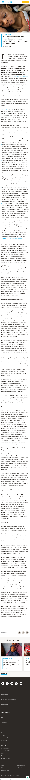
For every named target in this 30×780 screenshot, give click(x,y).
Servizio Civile (4, 740)
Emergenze (3, 717)
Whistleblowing (4, 704)
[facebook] (19, 633)
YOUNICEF (3, 735)
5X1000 (2, 753)
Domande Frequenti (5, 758)
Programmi (3, 714)
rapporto (4, 109)
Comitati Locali (4, 737)
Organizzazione (4, 694)
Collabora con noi (5, 707)
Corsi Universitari (5, 725)
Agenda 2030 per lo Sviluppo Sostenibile (12, 238)
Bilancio (3, 697)
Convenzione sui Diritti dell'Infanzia (9, 699)
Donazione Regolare (5, 748)
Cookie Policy (19, 767)
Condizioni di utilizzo (21, 765)
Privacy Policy (4, 767)
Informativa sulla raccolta (5, 778)
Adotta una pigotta (5, 750)
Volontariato (4, 732)
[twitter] (23, 633)
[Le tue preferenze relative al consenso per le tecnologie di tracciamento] (27, 777)
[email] (27, 633)
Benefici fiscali (4, 755)
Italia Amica (4, 722)
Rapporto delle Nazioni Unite (20, 76)
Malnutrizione (7, 34)
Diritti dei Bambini (5, 719)
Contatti (3, 702)
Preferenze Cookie (5, 770)
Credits (3, 765)
